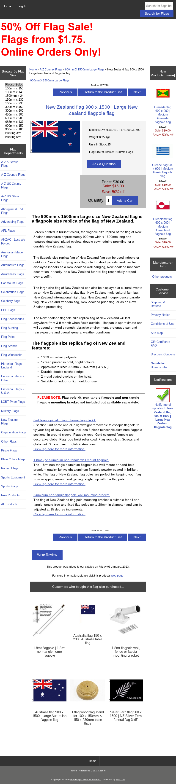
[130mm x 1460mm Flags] (14, 92)
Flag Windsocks (11, 355)
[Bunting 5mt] (14, 137)
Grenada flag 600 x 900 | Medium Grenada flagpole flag (162, 114)
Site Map (157, 333)
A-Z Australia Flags (9, 163)
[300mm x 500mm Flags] (14, 111)
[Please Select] (14, 84)
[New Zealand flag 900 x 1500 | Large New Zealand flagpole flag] (55, 151)
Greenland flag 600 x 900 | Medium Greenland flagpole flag (162, 226)
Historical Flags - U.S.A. (12, 391)
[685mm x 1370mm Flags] (14, 122)
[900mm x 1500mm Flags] (14, 126)
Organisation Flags (13, 432)
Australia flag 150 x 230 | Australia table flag (87, 639)
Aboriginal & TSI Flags (12, 211)
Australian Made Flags (12, 254)
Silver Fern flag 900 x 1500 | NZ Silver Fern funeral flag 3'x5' (126, 715)
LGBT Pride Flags (13, 401)
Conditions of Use (162, 323)
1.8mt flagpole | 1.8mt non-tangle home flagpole (49, 651)
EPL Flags (8, 310)
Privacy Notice (160, 315)
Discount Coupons (163, 354)
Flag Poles (8, 336)
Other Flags (9, 441)
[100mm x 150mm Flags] (14, 88)
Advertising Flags (12, 221)
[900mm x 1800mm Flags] (14, 129)
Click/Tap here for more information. (59, 449)
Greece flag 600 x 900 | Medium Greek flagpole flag (162, 170)
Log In (22, 6)
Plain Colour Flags (13, 459)
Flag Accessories (12, 319)
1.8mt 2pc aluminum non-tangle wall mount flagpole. (71, 460)
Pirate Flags (9, 450)
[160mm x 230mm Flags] (14, 103)
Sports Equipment (13, 477)
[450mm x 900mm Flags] (14, 114)
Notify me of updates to (162, 416)
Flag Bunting (9, 328)
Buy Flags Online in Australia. (85, 779)
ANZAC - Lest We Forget (13, 241)
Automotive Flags (13, 265)
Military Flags (10, 411)
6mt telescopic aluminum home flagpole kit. (64, 420)
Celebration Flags (12, 292)
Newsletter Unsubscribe (159, 365)
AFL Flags (8, 230)
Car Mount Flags (12, 283)
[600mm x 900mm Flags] (14, 118)
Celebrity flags (10, 301)
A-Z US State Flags (10, 198)
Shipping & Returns (158, 304)
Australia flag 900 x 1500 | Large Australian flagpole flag (49, 715)
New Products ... (12, 495)
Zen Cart (120, 779)
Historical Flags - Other (12, 378)
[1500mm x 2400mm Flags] (14, 96)
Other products (162, 276)
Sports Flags (9, 486)
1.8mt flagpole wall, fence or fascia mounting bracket (126, 651)
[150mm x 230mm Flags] (14, 100)
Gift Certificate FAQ (160, 343)
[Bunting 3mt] (14, 133)
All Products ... (11, 504)
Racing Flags (10, 468)
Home (7, 6)
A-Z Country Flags (51, 69)
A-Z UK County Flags (11, 185)
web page (117, 575)
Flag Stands (9, 346)
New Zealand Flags (9, 421)
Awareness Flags (12, 274)
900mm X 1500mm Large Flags (84, 69)
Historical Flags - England (12, 365)
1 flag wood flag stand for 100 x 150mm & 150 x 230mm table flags (88, 717)
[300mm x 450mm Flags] (14, 107)
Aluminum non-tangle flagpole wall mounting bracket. (71, 495)
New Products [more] (163, 73)
